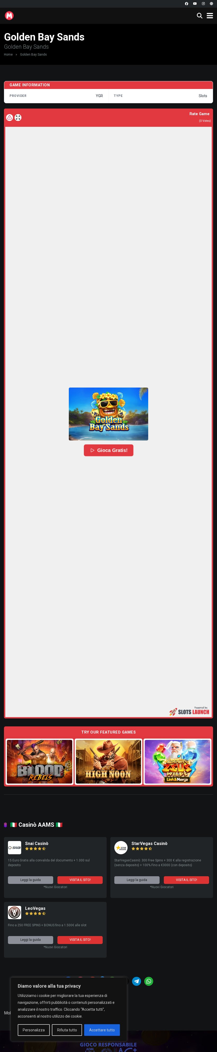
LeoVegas (35, 908)
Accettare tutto (102, 1030)
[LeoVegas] (14, 917)
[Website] (211, 4)
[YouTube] (195, 4)
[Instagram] (203, 4)
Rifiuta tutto (67, 1030)
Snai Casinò (36, 843)
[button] (108, 414)
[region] (69, 1009)
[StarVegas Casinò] (121, 852)
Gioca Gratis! (112, 450)
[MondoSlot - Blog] (9, 15)
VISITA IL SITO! (80, 880)
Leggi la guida (30, 880)
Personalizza (34, 1030)
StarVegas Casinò (150, 843)
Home (8, 54)
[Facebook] (186, 4)
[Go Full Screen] (18, 117)
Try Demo (39, 761)
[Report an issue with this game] (9, 117)
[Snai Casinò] (14, 852)
